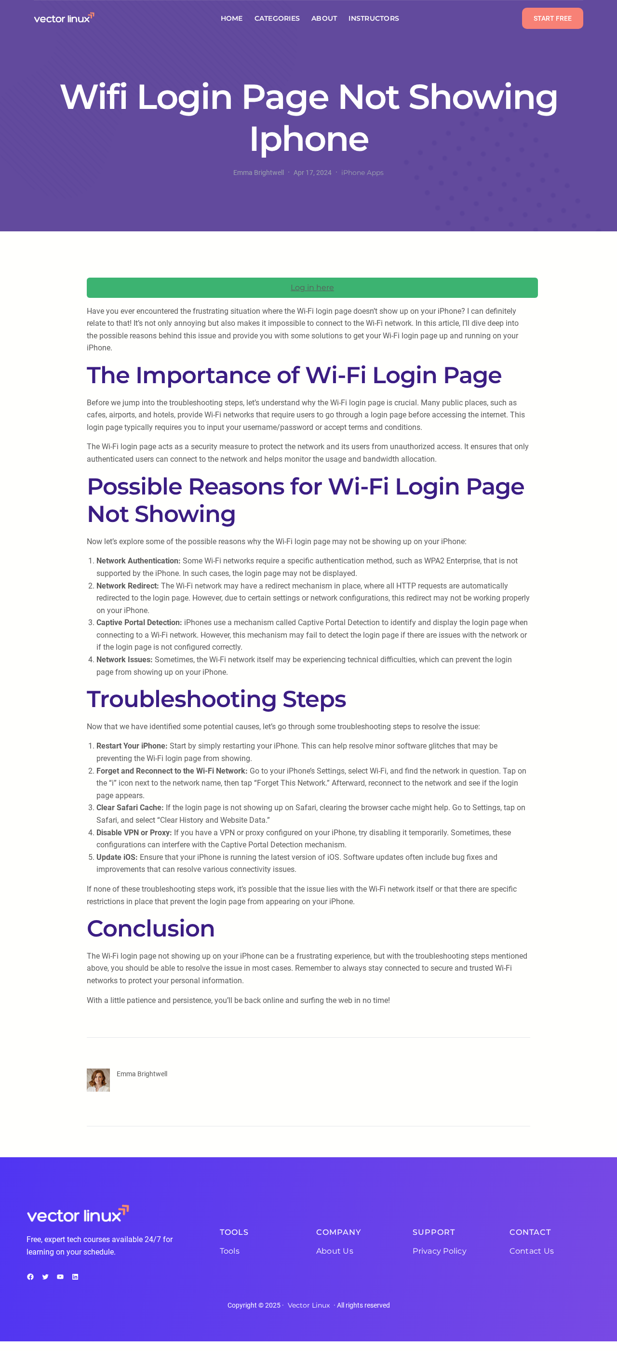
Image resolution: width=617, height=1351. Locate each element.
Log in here (312, 287)
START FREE (553, 18)
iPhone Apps (362, 172)
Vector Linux (309, 1305)
